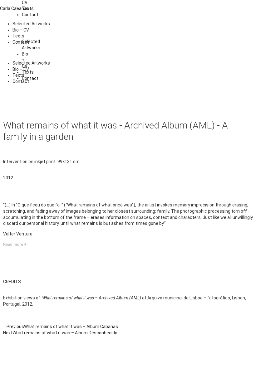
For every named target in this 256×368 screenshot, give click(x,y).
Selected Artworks (31, 23)
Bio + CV (20, 29)
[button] (128, 53)
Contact (30, 14)
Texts (18, 35)
